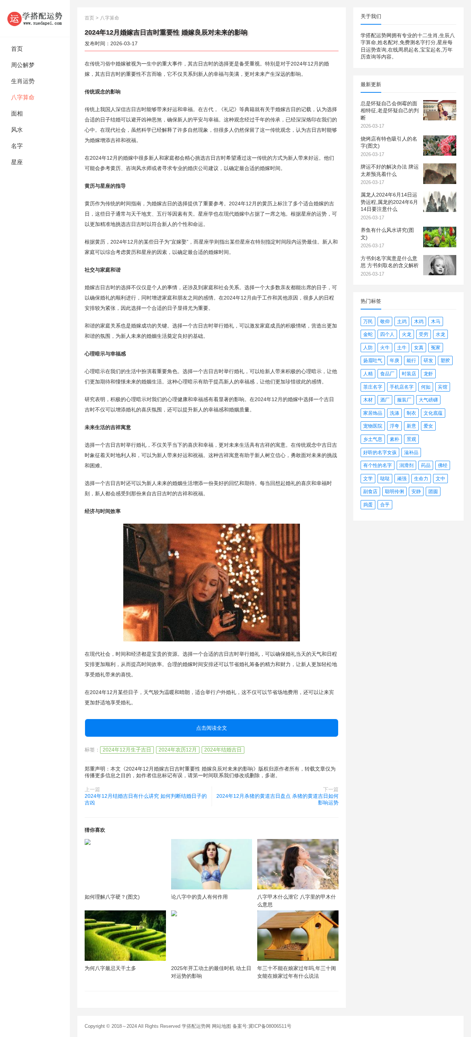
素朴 (394, 439)
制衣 (411, 413)
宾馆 (442, 387)
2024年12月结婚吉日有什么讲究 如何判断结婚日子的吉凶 (146, 799)
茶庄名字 (372, 387)
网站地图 (221, 1026)
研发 (428, 360)
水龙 (440, 334)
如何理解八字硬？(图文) (112, 897)
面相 (17, 113)
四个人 (387, 334)
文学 (368, 478)
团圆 (433, 491)
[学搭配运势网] (35, 18)
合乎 (385, 504)
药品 (426, 465)
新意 (411, 426)
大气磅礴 (428, 400)
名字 (17, 146)
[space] (125, 864)
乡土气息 (372, 439)
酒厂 (385, 400)
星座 (17, 162)
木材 (368, 400)
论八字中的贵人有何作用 (199, 897)
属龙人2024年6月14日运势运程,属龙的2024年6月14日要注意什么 (389, 202)
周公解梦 (23, 65)
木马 (435, 321)
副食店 (370, 491)
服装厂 (404, 400)
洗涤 (394, 413)
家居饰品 (372, 413)
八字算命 (23, 97)
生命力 (421, 478)
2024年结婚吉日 (223, 750)
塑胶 (445, 360)
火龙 (406, 334)
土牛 (402, 347)
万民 (368, 321)
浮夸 (394, 426)
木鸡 (419, 321)
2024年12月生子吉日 (127, 750)
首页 (17, 49)
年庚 (394, 360)
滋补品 (411, 452)
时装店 (409, 373)
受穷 (423, 334)
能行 (411, 360)
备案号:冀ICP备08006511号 (262, 1026)
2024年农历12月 (178, 750)
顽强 (402, 478)
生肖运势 (23, 81)
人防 (368, 347)
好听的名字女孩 (380, 452)
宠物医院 (372, 426)
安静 (416, 491)
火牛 (385, 347)
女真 (419, 347)
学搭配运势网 (196, 1026)
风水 (17, 130)
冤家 (435, 347)
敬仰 (385, 321)
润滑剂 (406, 465)
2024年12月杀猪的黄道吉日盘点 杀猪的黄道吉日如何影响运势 (277, 799)
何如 (426, 387)
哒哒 (385, 478)
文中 (440, 478)
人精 (368, 373)
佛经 (442, 465)
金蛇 (368, 334)
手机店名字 (402, 387)
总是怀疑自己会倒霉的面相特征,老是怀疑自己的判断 (390, 110)
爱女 (428, 426)
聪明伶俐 (394, 491)
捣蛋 (368, 504)
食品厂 (387, 373)
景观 (411, 439)
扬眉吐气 (372, 360)
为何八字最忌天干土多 (110, 968)
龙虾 (428, 373)
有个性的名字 (377, 465)
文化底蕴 (433, 413)
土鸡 (402, 321)
